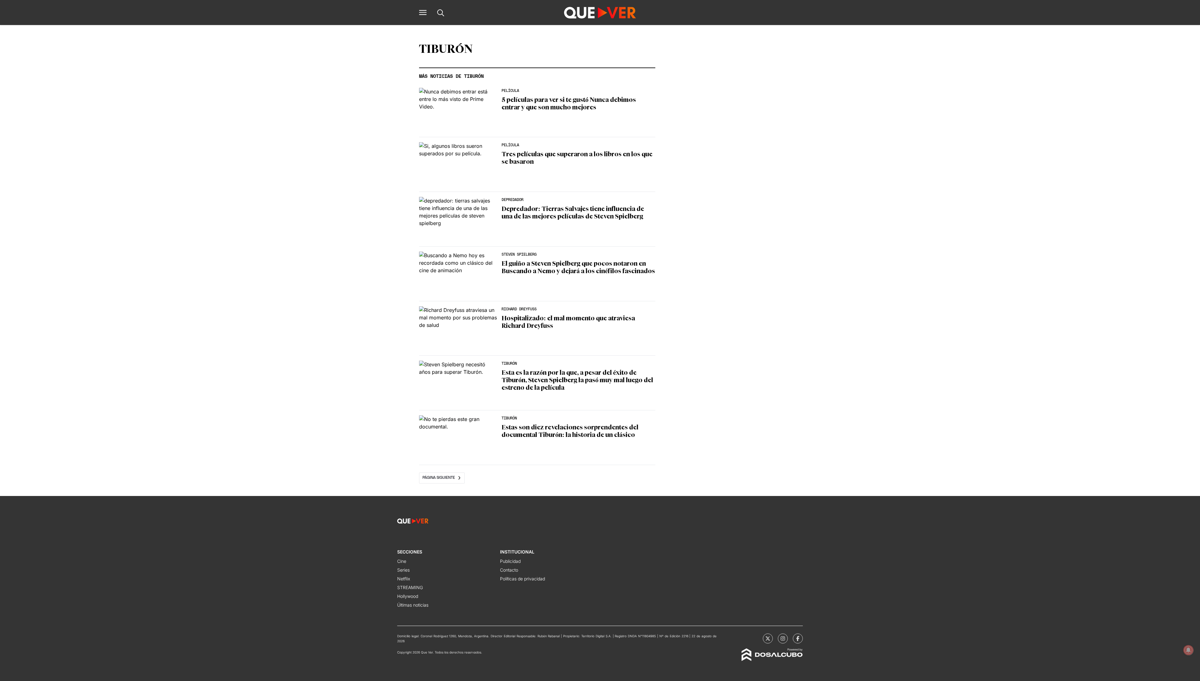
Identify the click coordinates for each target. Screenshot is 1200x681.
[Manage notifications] (1188, 650)
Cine (401, 561)
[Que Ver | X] (767, 638)
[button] (423, 12)
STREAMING (410, 587)
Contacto (509, 570)
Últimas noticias (412, 605)
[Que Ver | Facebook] (797, 638)
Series (403, 570)
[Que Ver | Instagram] (783, 638)
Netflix (403, 578)
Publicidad (510, 561)
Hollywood (407, 596)
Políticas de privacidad (522, 578)
